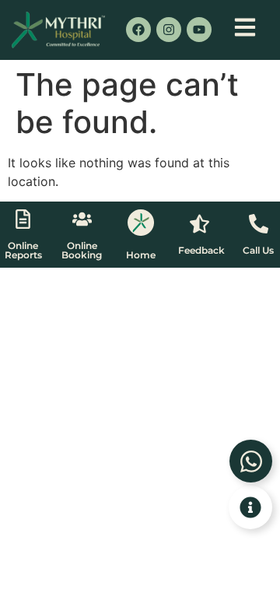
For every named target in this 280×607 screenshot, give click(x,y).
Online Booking (81, 250)
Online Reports (23, 250)
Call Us (258, 250)
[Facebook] (138, 29)
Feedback (201, 250)
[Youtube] (199, 29)
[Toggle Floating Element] (250, 507)
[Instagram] (168, 29)
